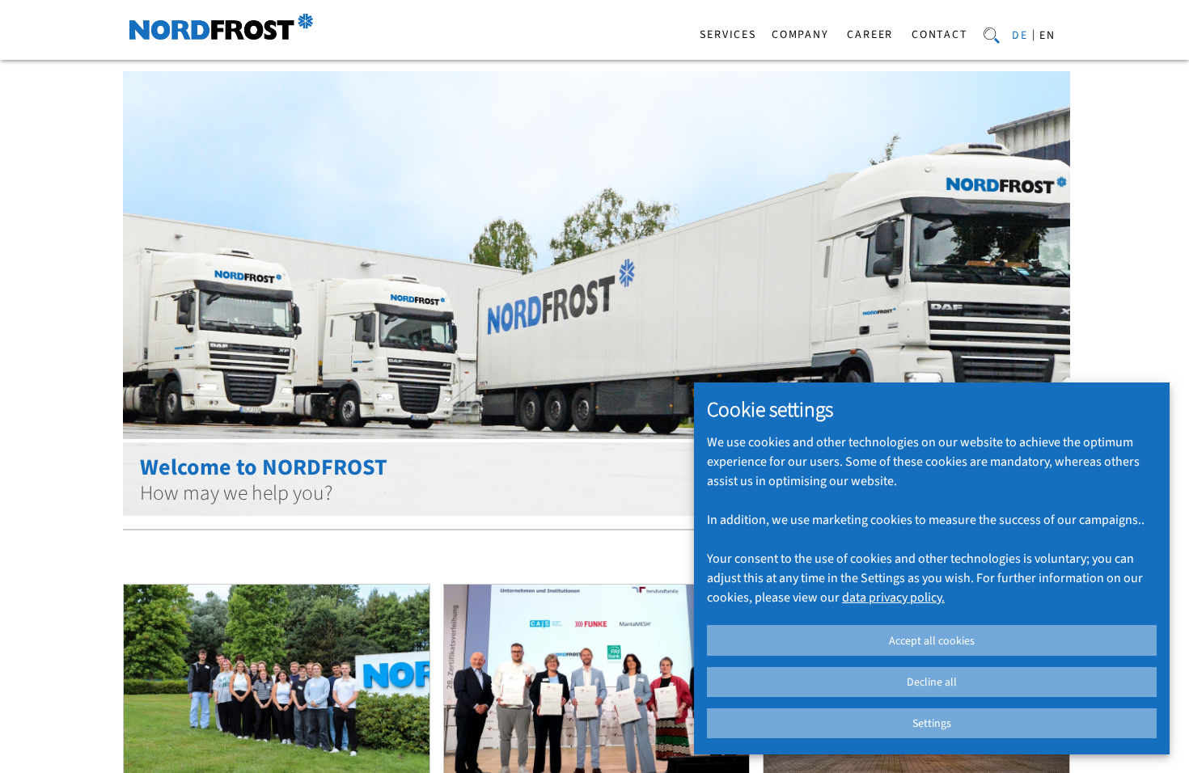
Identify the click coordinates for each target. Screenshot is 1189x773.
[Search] (991, 34)
